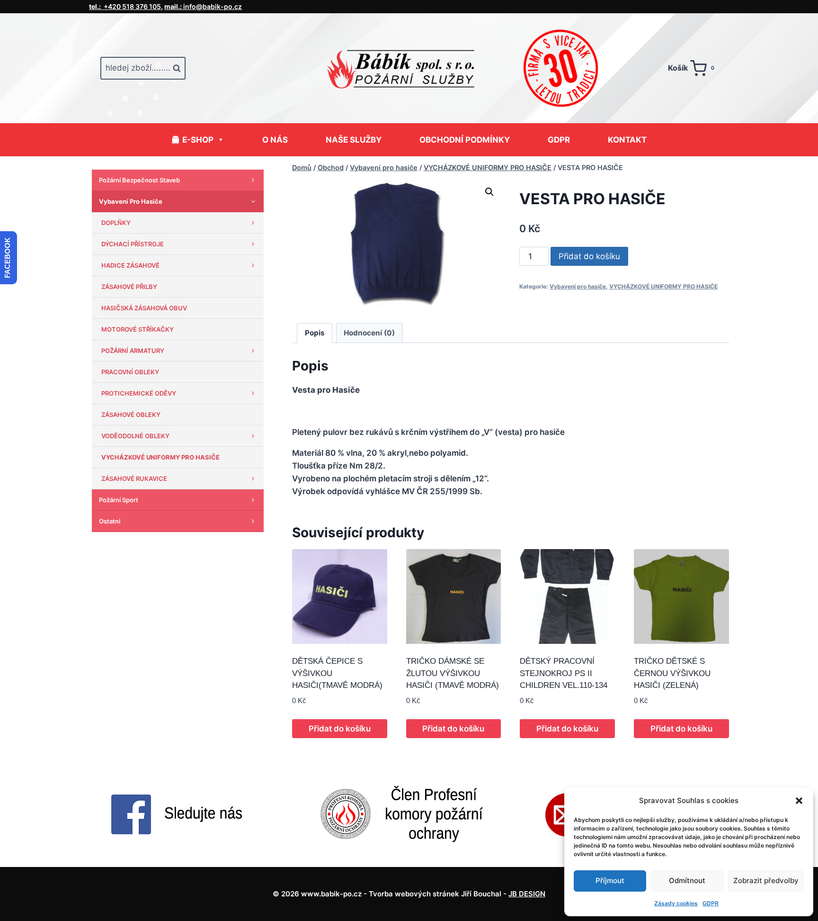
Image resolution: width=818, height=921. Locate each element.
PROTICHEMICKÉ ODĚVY (138, 393)
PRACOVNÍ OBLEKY (130, 372)
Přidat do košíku (589, 256)
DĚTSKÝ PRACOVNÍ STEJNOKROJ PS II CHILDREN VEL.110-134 (563, 673)
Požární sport (118, 500)
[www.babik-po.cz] (409, 68)
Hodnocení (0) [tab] (369, 332)
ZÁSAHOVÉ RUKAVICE (134, 478)
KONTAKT (627, 139)
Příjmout (610, 880)
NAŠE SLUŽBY (354, 139)
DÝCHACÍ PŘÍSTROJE (132, 244)
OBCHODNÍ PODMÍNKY (464, 139)
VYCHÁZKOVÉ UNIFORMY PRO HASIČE (663, 286)
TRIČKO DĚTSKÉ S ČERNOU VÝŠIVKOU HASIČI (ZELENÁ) (672, 673)
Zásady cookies (676, 903)
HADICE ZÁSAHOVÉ (130, 265)
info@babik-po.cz (203, 6)
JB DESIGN (526, 893)
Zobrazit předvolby (766, 880)
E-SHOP (197, 139)
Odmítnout (687, 880)
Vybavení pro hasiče (578, 286)
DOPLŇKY (116, 222)
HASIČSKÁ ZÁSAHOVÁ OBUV (144, 308)
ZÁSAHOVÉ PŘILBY (129, 286)
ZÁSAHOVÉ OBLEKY (130, 414)
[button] (799, 800)
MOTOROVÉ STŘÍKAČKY (137, 329)
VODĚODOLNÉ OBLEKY (135, 436)
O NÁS (275, 139)
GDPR (710, 903)
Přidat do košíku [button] (340, 728)
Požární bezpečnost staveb (139, 180)
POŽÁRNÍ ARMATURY (132, 350)
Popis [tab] (315, 332)
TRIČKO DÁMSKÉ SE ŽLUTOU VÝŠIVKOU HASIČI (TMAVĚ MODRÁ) (452, 673)
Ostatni (109, 521)
